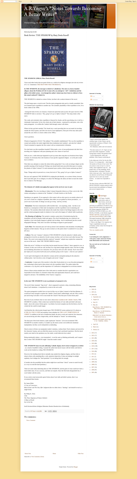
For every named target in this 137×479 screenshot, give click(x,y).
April (94, 324)
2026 (93, 289)
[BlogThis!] (50, 411)
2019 (93, 343)
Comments (95, 99)
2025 (93, 292)
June (94, 302)
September (96, 297)
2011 (93, 356)
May (94, 305)
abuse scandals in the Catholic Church (66, 300)
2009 (93, 362)
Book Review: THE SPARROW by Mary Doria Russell (102, 307)
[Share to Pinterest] (56, 411)
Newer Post (28, 453)
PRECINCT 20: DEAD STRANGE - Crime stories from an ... (102, 316)
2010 (93, 359)
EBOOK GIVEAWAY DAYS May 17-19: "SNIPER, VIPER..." (102, 320)
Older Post (80, 453)
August (95, 299)
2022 (93, 335)
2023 (93, 333)
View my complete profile (96, 230)
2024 (93, 294)
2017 (93, 348)
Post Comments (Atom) (38, 456)
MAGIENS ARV (104, 220)
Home (54, 453)
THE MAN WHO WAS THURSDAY (48, 84)
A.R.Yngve (103, 195)
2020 (93, 340)
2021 (93, 338)
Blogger (76, 467)
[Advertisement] (54, 437)
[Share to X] (52, 411)
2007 (93, 367)
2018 (93, 346)
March (95, 327)
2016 (93, 351)
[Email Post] (45, 411)
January (95, 329)
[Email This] (49, 411)
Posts (93, 96)
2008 (93, 364)
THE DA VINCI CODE (32, 312)
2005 (93, 372)
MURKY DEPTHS (94, 215)
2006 (93, 369)
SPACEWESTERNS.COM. (99, 216)
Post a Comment (31, 420)
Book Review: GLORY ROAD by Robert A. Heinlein (102, 312)
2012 (93, 354)
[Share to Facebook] (54, 411)
